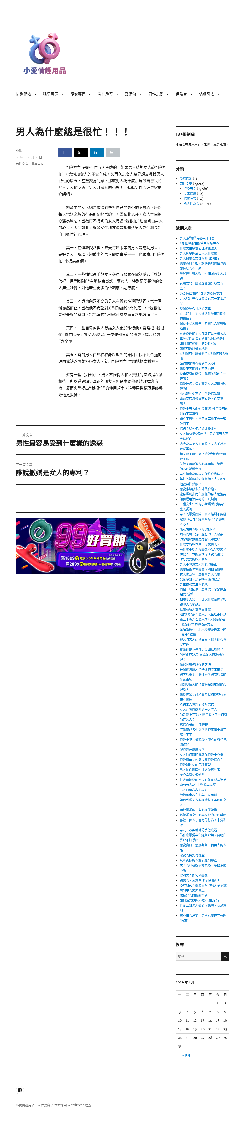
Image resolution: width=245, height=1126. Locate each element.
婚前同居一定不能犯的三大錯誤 (201, 534)
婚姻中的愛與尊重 (192, 890)
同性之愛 (156, 94)
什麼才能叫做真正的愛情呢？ (200, 544)
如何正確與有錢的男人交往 (198, 364)
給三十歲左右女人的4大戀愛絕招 (202, 619)
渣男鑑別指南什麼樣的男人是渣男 (203, 494)
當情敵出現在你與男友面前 (198, 795)
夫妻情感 (190, 194)
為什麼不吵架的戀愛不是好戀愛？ (203, 549)
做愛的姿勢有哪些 (192, 855)
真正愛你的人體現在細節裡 (198, 860)
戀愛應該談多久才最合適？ (198, 489)
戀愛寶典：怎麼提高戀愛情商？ (201, 760)
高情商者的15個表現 (194, 725)
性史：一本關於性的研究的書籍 (201, 554)
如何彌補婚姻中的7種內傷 (198, 344)
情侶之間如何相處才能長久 (198, 429)
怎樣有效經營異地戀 (194, 349)
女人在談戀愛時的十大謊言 (198, 710)
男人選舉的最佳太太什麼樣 (198, 253)
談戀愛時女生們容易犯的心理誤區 (203, 815)
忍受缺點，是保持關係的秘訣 (200, 579)
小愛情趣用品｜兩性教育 (33, 1105)
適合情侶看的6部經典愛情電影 (201, 293)
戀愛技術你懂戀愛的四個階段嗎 (201, 569)
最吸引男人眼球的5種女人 (198, 529)
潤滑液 (130, 94)
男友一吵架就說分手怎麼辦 (198, 830)
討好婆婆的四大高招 (194, 559)
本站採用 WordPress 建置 (72, 1105)
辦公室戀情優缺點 (192, 775)
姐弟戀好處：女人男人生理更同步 (203, 614)
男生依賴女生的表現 (194, 584)
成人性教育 (191, 204)
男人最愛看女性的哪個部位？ (200, 258)
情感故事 (190, 199)
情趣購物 (23, 94)
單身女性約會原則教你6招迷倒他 (202, 338)
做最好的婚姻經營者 (194, 895)
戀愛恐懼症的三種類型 (195, 765)
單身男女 (37, 164)
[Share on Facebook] (65, 152)
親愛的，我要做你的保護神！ (200, 880)
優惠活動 (186, 179)
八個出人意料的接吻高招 (197, 705)
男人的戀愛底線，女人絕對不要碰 (203, 514)
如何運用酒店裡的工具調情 (198, 499)
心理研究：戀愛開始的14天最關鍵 (203, 885)
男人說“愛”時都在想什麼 (197, 238)
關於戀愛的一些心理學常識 (198, 810)
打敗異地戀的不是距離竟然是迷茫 (203, 780)
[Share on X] (81, 152)
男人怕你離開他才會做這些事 (200, 770)
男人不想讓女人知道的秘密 (198, 564)
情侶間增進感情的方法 (195, 664)
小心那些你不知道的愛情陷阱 (200, 394)
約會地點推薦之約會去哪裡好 (200, 539)
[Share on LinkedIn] (97, 152)
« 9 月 (186, 1055)
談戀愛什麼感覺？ (192, 750)
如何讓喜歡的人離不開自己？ (200, 900)
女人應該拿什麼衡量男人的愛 (200, 574)
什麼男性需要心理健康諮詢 (198, 248)
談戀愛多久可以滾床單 (195, 308)
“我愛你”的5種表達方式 (196, 624)
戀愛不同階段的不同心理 (197, 369)
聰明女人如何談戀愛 (194, 875)
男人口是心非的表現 (194, 790)
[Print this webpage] (113, 152)
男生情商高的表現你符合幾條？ (201, 474)
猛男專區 (50, 94)
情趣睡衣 (206, 94)
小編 (19, 150)
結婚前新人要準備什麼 (195, 609)
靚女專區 (78, 94)
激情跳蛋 (105, 94)
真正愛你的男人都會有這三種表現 (203, 333)
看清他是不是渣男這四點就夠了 (201, 649)
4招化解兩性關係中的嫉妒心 (199, 243)
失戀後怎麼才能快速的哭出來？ (201, 669)
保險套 (181, 94)
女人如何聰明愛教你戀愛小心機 (201, 755)
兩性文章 (22, 164)
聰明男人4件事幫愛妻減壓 (198, 785)
